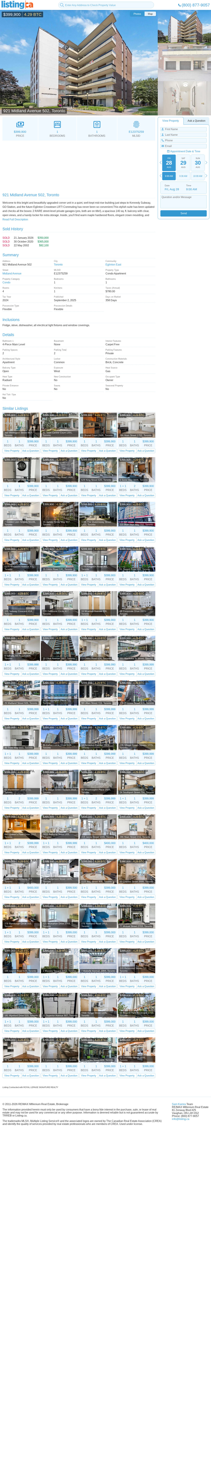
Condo (6, 282)
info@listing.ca (180, 1119)
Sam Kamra (179, 1104)
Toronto (58, 264)
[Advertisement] (78, 165)
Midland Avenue (11, 273)
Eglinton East (113, 264)
